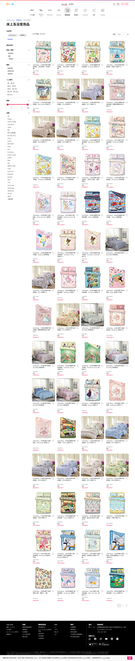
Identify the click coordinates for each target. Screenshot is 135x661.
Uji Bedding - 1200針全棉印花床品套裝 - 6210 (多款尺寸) (66, 329)
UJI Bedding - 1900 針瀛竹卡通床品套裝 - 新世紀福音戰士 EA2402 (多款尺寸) (65, 555)
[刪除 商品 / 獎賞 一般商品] (25, 35)
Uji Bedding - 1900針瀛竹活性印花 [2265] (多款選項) (115, 254)
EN (94, 627)
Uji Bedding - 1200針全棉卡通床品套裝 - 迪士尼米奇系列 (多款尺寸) (91, 518)
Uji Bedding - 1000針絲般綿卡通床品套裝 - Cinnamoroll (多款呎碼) (91, 142)
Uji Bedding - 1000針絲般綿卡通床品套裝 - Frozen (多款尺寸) (91, 404)
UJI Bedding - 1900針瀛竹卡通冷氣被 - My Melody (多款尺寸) (115, 404)
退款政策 (41, 633)
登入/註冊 (124, 4)
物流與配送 (41, 627)
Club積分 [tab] (9, 80)
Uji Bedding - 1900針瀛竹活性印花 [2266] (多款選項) (42, 366)
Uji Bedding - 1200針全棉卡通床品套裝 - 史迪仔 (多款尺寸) (115, 66)
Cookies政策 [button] (106, 658)
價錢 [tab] (7, 101)
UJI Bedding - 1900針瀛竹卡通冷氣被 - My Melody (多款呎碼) (66, 178)
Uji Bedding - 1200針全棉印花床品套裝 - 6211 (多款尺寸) (42, 291)
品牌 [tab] (7, 113)
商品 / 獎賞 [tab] (10, 50)
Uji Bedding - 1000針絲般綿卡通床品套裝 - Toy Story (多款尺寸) (91, 291)
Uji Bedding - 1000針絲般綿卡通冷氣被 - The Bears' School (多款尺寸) (91, 254)
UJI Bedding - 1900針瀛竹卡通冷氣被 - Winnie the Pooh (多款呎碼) (42, 217)
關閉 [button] (129, 658)
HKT (55, 634)
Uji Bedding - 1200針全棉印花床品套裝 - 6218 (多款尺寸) (42, 141)
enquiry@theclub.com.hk (104, 629)
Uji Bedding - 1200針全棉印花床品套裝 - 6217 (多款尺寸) (91, 103)
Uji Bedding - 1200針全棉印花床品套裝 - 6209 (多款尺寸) (42, 479)
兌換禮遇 (25, 632)
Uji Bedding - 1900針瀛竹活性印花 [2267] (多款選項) (42, 404)
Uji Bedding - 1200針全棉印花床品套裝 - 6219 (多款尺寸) (66, 103)
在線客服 (41, 638)
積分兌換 (25, 637)
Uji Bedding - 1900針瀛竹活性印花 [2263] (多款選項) (66, 404)
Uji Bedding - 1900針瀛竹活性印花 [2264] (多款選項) (91, 329)
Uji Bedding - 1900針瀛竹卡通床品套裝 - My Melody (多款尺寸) (115, 329)
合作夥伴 (71, 4)
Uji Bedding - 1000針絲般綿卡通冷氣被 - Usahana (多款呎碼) (42, 254)
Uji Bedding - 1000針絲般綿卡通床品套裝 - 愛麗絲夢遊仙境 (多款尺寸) (115, 104)
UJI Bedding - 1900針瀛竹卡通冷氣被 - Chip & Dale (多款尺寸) (42, 442)
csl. (55, 627)
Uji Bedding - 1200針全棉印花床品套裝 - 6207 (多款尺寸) (91, 479)
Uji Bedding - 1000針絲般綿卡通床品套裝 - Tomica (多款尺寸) (66, 517)
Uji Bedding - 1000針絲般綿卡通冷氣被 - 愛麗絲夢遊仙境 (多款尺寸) (42, 330)
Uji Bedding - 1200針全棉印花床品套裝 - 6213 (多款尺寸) (115, 442)
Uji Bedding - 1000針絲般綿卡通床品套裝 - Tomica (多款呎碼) (91, 216)
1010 (55, 629)
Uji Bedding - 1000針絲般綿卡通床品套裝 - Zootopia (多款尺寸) (91, 66)
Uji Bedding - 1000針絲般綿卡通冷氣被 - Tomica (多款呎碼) (115, 216)
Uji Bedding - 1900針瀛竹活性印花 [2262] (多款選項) (115, 366)
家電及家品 (19, 20)
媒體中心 (9, 634)
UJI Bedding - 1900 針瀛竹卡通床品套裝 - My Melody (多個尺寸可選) (42, 555)
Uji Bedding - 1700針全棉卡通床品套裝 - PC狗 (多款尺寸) (42, 517)
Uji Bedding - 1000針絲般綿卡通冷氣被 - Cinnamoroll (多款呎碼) (42, 178)
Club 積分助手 (26, 634)
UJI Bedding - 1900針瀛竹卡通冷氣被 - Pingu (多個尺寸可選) (115, 291)
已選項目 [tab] (9, 31)
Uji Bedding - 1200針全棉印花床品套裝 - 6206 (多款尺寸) (115, 479)
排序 (114, 34)
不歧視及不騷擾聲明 (76, 634)
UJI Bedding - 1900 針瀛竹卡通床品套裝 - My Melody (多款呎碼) (115, 142)
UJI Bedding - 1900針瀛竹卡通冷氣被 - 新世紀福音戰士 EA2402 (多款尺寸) (115, 555)
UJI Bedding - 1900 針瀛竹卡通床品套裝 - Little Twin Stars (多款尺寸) (91, 593)
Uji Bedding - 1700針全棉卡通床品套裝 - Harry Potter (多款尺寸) (42, 103)
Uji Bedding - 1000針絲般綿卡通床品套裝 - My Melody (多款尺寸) (66, 292)
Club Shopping (10, 20)
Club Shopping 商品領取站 (44, 630)
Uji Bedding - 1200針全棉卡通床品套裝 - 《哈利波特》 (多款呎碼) (42, 66)
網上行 (56, 632)
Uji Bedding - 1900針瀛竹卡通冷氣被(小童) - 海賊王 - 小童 (42, 592)
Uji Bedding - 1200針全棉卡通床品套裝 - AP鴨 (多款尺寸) (115, 517)
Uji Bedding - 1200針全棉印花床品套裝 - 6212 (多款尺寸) (91, 442)
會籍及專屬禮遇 (27, 627)
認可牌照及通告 (75, 637)
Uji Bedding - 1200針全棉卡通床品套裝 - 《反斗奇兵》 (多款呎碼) (66, 66)
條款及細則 (73, 632)
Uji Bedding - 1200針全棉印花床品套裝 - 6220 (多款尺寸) (66, 141)
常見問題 (41, 636)
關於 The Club (10, 627)
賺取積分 (25, 629)
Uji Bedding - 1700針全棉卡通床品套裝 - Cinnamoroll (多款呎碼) (115, 178)
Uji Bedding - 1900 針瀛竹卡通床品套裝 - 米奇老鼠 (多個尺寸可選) (91, 555)
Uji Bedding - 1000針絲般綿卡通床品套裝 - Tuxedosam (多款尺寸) (66, 593)
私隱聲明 (73, 627)
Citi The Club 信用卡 (12, 632)
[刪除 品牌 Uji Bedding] (16, 35)
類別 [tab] (7, 65)
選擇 (28, 108)
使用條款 (73, 629)
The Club (64, 4)
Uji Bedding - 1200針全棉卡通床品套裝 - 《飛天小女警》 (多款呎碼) (91, 179)
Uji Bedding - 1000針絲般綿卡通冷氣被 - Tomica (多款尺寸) (66, 442)
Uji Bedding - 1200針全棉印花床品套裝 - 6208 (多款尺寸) (66, 479)
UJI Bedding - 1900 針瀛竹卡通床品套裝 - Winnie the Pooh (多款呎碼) (66, 217)
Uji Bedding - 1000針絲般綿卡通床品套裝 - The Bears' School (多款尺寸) (66, 254)
